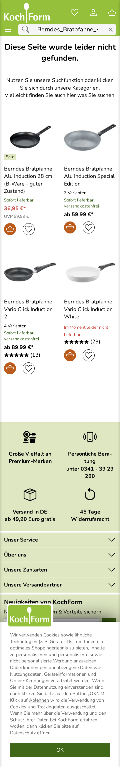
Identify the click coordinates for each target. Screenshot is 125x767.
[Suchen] (27, 29)
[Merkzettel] (75, 13)
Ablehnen (39, 700)
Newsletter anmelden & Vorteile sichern (52, 611)
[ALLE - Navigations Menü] (7, 29)
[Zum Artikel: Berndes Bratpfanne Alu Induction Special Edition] (90, 137)
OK (60, 750)
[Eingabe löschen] (110, 29)
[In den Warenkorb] (10, 229)
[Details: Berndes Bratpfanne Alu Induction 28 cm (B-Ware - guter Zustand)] (11, 157)
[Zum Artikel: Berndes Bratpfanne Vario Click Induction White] (90, 272)
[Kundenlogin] (93, 13)
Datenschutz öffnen (30, 733)
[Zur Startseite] (27, 13)
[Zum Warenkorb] (112, 13)
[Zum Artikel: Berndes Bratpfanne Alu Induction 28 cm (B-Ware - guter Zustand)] (30, 137)
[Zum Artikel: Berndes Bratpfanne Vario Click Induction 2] (30, 272)
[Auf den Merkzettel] (29, 229)
